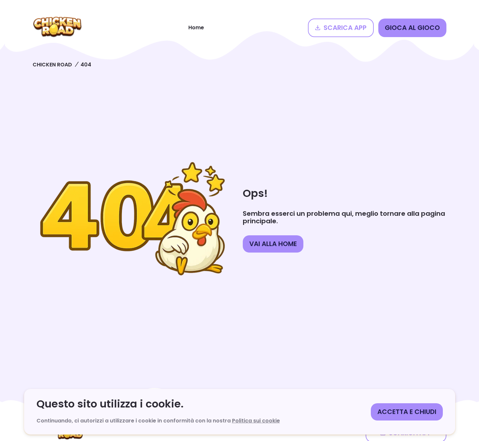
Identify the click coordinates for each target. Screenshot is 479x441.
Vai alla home (273, 243)
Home (196, 27)
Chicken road (52, 64)
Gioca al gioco (412, 27)
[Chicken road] (57, 27)
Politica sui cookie (256, 420)
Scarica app (345, 27)
